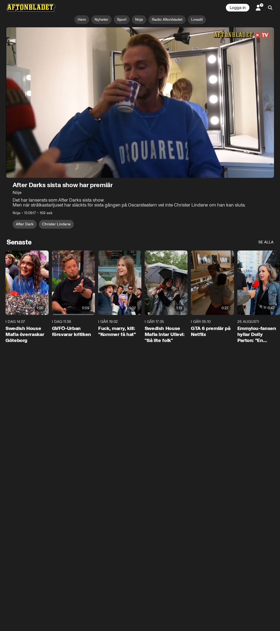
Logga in (238, 7)
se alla (265, 242)
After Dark (24, 224)
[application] (140, 102)
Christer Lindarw (56, 224)
